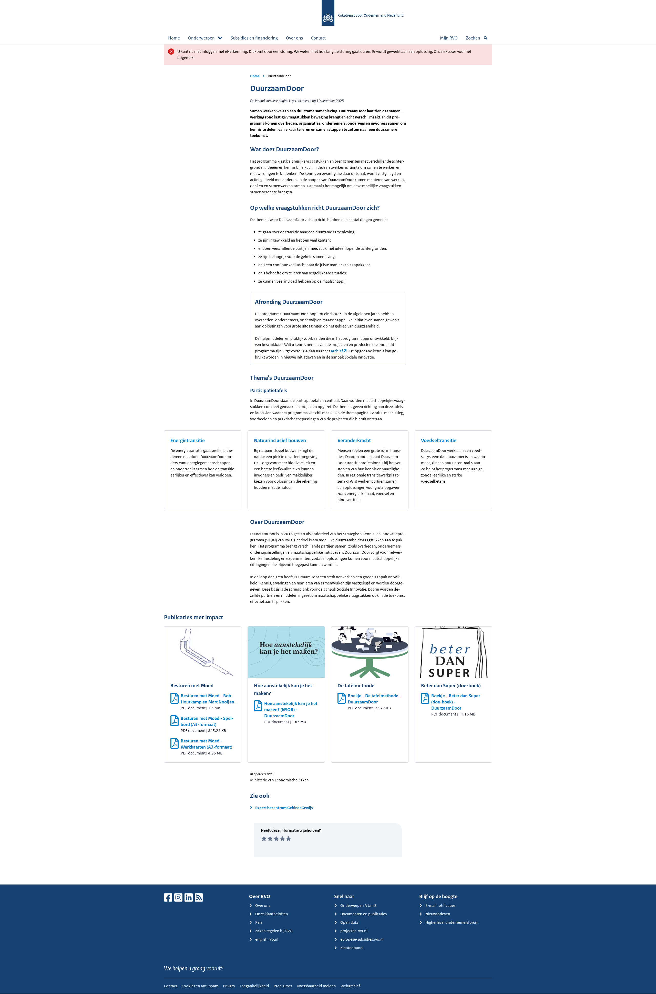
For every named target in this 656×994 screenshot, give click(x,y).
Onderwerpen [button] (201, 38)
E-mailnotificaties (440, 905)
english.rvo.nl (266, 939)
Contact (318, 38)
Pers (258, 922)
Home (174, 38)
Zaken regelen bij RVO (274, 930)
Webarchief (350, 985)
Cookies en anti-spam (200, 985)
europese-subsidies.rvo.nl (362, 939)
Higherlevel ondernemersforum (451, 922)
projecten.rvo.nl (353, 930)
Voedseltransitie (438, 441)
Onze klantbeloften (271, 913)
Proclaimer (283, 985)
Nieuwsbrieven (437, 913)
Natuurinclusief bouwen (280, 441)
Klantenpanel (351, 947)
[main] (328, 464)
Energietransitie (187, 441)
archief (337, 351)
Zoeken (473, 38)
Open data (349, 922)
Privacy (229, 985)
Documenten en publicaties (363, 913)
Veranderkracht (354, 441)
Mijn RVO (449, 38)
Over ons (294, 38)
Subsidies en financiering (254, 38)
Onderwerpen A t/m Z (358, 905)
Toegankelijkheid (254, 985)
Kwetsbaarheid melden (316, 985)
